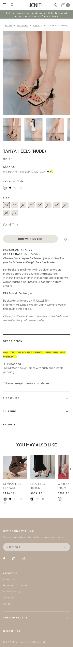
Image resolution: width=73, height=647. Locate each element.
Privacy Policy (11, 591)
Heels (36, 25)
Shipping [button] (9, 411)
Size (6, 198)
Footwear (22, 25)
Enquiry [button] (9, 424)
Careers (8, 604)
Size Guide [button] (11, 398)
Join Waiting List (30, 238)
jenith (8, 158)
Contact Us (10, 597)
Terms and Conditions (16, 585)
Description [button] (13, 341)
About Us (8, 579)
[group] (12, 129)
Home (8, 25)
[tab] (36, 341)
